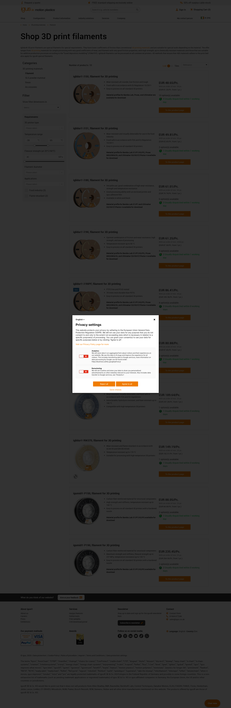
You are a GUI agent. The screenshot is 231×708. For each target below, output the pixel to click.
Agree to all (127, 384)
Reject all (104, 384)
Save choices (115, 390)
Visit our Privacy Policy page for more (92, 344)
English (79, 319)
